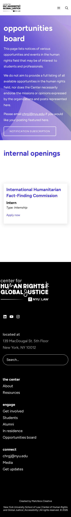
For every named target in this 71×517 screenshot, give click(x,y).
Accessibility (31, 510)
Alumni (8, 424)
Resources (11, 392)
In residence (13, 431)
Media (8, 462)
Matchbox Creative (42, 501)
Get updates (13, 469)
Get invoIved (13, 411)
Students (10, 417)
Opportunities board (19, 437)
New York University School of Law (21, 507)
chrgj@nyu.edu (33, 114)
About (8, 386)
